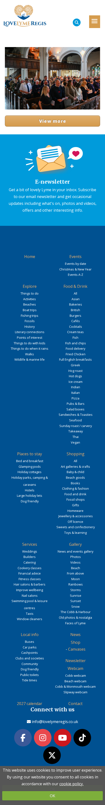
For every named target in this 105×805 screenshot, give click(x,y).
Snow (75, 606)
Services (29, 544)
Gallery (75, 544)
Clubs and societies (29, 658)
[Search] (77, 22)
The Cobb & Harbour (76, 612)
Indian (75, 387)
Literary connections (29, 332)
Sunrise (75, 595)
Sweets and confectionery (75, 527)
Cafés (75, 321)
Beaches (29, 304)
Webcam (75, 668)
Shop (75, 642)
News (75, 634)
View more (52, 121)
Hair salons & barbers (29, 584)
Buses (29, 641)
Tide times (29, 680)
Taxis (29, 613)
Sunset (75, 601)
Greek (75, 365)
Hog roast (75, 370)
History (29, 326)
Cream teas (75, 332)
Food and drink (75, 494)
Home (29, 256)
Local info (30, 634)
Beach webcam (75, 681)
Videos (75, 562)
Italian (75, 392)
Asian (76, 299)
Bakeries (75, 304)
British (75, 310)
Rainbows (75, 584)
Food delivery (75, 348)
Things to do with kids (29, 343)
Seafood (75, 420)
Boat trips (30, 310)
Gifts (75, 505)
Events (75, 256)
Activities (29, 299)
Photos (75, 557)
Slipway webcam (75, 692)
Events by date (75, 263)
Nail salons (30, 595)
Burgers (75, 315)
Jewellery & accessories (75, 516)
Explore (30, 286)
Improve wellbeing (29, 590)
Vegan (75, 442)
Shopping (75, 454)
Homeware (75, 510)
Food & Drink (75, 286)
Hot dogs (75, 376)
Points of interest (29, 337)
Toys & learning (75, 532)
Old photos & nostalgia (75, 617)
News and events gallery (75, 551)
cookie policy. (71, 783)
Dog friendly (30, 501)
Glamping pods (30, 466)
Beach (75, 568)
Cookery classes (30, 568)
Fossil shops (75, 499)
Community (29, 664)
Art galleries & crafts (75, 466)
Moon (75, 579)
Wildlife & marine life (29, 359)
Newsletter (75, 660)
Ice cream (76, 381)
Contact (75, 703)
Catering (29, 562)
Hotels (29, 490)
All (75, 293)
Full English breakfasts (75, 359)
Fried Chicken (75, 354)
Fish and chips (75, 343)
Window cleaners (29, 619)
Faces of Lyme (75, 623)
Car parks (30, 647)
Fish (75, 337)
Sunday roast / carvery (75, 426)
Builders (29, 557)
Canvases (76, 649)
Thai (76, 437)
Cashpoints (29, 652)
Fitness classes (30, 579)
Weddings (29, 551)
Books (75, 483)
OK (52, 795)
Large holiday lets (29, 495)
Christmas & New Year (75, 269)
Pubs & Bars (75, 403)
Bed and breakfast (29, 461)
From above (75, 573)
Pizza (75, 398)
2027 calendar (29, 703)
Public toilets (29, 675)
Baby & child (75, 472)
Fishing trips (29, 315)
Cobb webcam (75, 675)
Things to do (30, 293)
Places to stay (29, 454)
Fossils (30, 321)
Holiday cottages (30, 472)
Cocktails (75, 326)
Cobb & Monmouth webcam (75, 686)
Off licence (75, 521)
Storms (75, 590)
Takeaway (75, 431)
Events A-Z (75, 274)
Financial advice (29, 573)
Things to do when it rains (29, 348)
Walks (29, 354)
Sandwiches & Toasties (76, 414)
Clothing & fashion (75, 488)
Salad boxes (75, 409)
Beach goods (75, 477)
